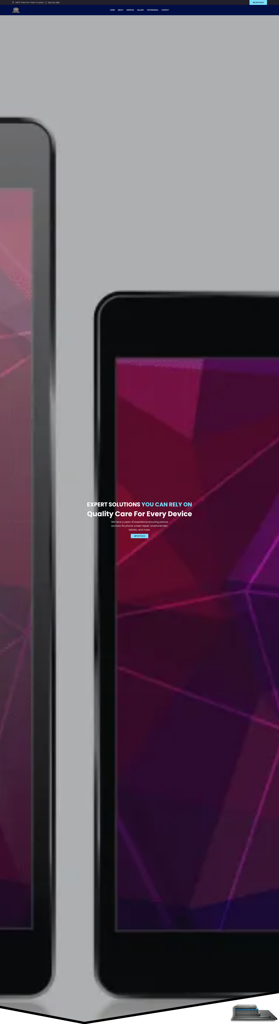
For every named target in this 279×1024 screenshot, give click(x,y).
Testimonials (152, 10)
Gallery (140, 10)
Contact (165, 10)
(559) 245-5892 (54, 2)
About (120, 10)
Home (112, 10)
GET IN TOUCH (258, 2)
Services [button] (130, 10)
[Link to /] (16, 10)
